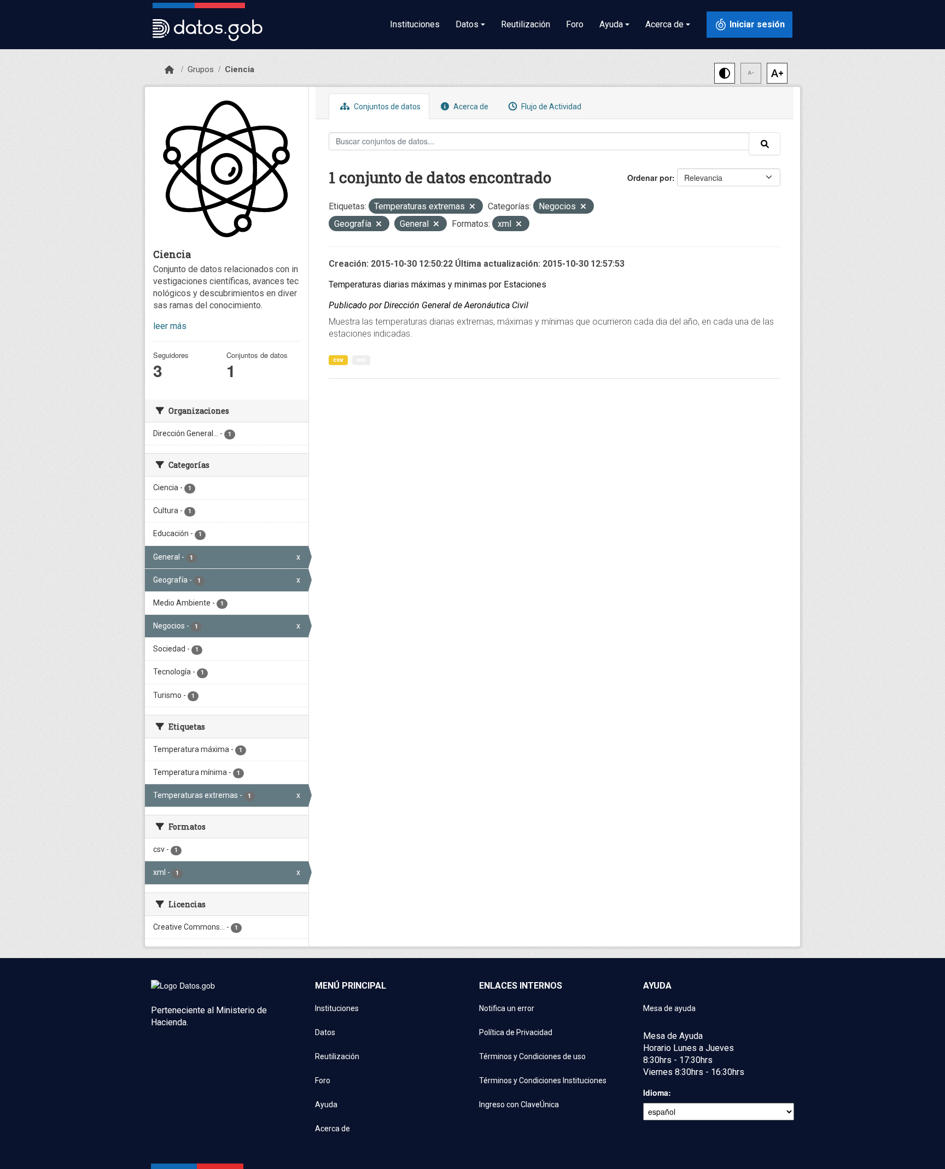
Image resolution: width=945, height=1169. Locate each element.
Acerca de (470, 106)
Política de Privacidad (515, 1032)
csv (338, 359)
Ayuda (326, 1104)
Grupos (201, 69)
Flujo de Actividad (550, 106)
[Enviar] (764, 143)
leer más (169, 326)
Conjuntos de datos (386, 106)
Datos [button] (467, 24)
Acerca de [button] (664, 24)
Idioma (655, 1092)
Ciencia (239, 69)
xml (361, 359)
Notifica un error (506, 1008)
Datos (325, 1032)
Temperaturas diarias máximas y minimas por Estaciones (437, 284)
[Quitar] (472, 207)
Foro (575, 24)
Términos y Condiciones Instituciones (542, 1080)
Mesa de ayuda (669, 1008)
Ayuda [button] (611, 24)
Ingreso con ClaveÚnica (519, 1104)
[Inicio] (169, 70)
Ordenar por (649, 177)
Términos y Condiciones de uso (532, 1056)
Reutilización (525, 24)
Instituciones (415, 24)
